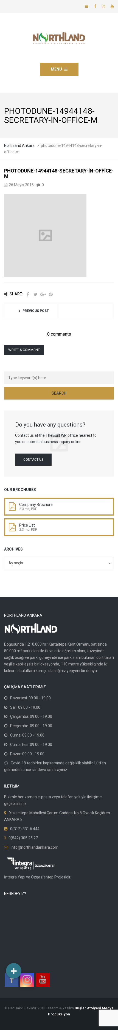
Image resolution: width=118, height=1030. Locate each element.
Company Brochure (36, 504)
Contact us (33, 460)
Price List (27, 525)
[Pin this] (51, 294)
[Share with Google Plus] (43, 294)
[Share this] (27, 294)
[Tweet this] (35, 294)
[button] (13, 970)
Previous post (36, 311)
